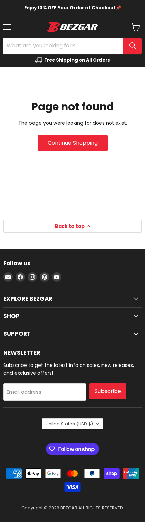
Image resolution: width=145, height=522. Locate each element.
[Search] (132, 46)
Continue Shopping (73, 143)
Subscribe (108, 391)
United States (69, 424)
